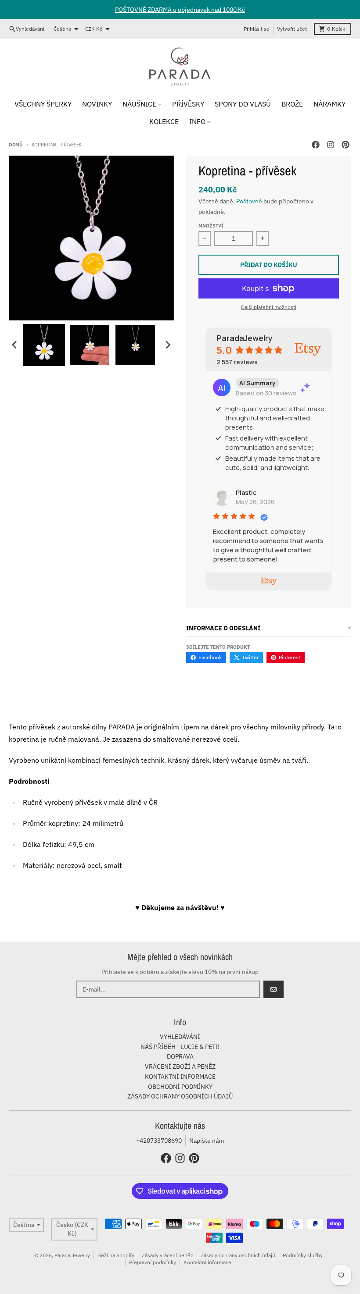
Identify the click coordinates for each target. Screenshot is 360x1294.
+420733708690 (159, 1141)
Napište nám (206, 1141)
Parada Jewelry (72, 1255)
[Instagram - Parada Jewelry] (330, 144)
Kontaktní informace (207, 1262)
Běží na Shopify (115, 1255)
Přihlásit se (257, 28)
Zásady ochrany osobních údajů (238, 1255)
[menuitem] (44, 345)
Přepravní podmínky (152, 1262)
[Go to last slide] (15, 345)
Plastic (246, 492)
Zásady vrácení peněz (167, 1255)
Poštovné (249, 201)
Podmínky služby (303, 1255)
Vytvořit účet (292, 28)
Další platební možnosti (268, 307)
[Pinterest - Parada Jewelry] (345, 144)
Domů (16, 145)
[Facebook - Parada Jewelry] (315, 144)
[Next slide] (168, 345)
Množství (210, 226)
